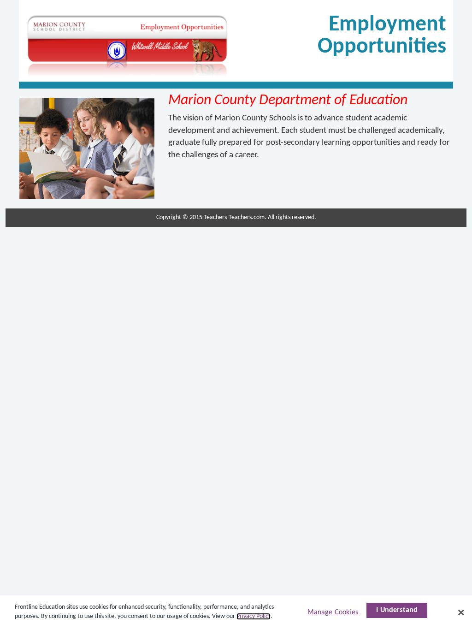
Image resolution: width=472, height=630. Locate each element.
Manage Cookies (332, 612)
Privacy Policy (253, 616)
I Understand (397, 610)
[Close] (461, 612)
